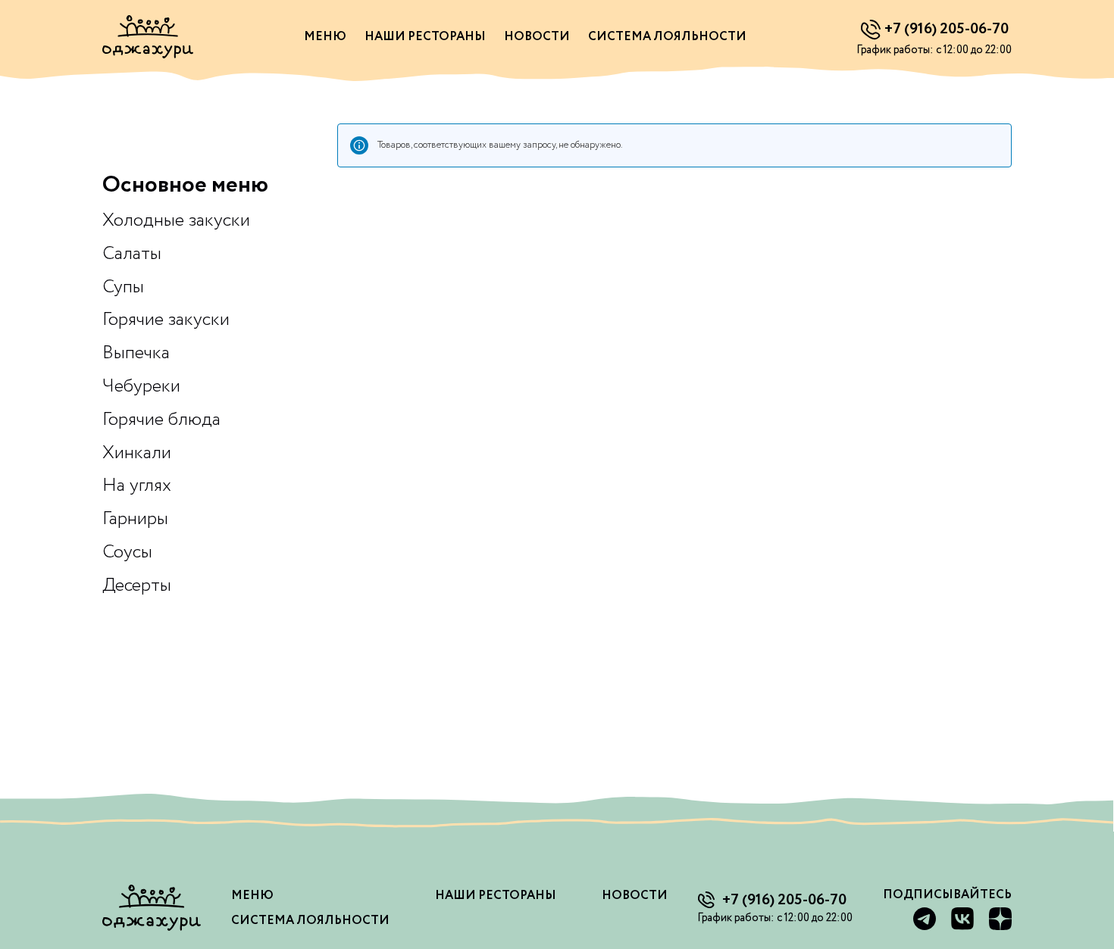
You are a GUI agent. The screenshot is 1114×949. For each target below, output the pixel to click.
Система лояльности (667, 36)
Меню (325, 36)
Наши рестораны (425, 36)
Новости (537, 36)
